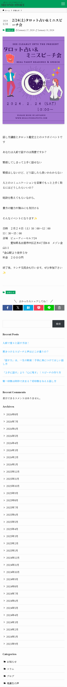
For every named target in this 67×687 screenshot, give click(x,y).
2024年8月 (12, 586)
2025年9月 (12, 493)
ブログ (10, 676)
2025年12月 (13, 471)
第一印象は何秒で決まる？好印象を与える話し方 (29, 381)
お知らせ (9, 30)
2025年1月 (12, 550)
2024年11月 (12, 564)
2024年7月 (12, 593)
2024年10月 (13, 572)
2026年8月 (12, 414)
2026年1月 (12, 464)
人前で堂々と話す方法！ (16, 343)
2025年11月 (12, 478)
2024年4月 (12, 615)
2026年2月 (12, 457)
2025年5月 (12, 521)
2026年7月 (12, 421)
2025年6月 (12, 514)
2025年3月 (12, 536)
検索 (58, 323)
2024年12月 (13, 557)
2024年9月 (12, 579)
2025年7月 (12, 507)
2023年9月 (12, 643)
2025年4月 (12, 529)
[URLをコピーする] (59, 308)
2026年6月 (12, 428)
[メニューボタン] (63, 4)
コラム (10, 669)
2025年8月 (12, 500)
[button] (7, 308)
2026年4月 (12, 443)
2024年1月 (12, 636)
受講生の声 (13, 683)
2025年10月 (13, 486)
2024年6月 (12, 600)
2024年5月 (12, 608)
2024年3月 (12, 622)
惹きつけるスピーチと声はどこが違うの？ (26, 351)
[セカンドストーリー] (13, 4)
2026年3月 (12, 450)
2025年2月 (12, 543)
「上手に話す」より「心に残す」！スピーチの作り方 (32, 372)
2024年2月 (12, 629)
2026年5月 (12, 436)
